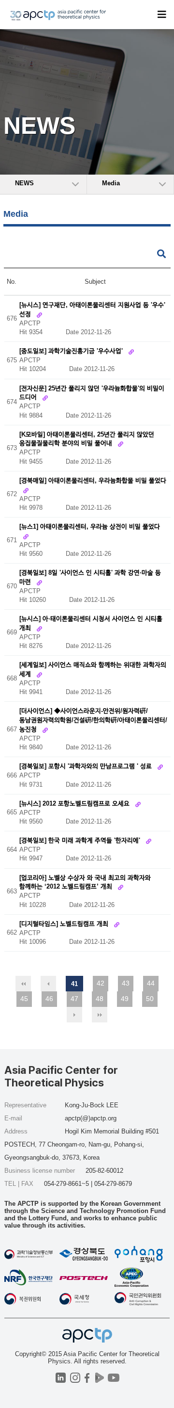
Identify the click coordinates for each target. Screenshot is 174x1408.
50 (150, 999)
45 (24, 999)
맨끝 (99, 1014)
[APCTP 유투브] (113, 1378)
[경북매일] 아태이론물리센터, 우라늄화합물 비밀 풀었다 (92, 480)
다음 (74, 1014)
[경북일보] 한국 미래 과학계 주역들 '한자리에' (80, 840)
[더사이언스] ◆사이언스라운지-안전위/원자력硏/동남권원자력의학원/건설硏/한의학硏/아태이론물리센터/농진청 (93, 720)
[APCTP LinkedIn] (61, 1378)
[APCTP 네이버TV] (99, 1378)
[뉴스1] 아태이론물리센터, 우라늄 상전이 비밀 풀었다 (89, 526)
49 (125, 999)
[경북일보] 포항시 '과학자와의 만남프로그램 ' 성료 (86, 766)
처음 (23, 983)
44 (151, 983)
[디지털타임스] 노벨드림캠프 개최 (64, 923)
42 (100, 983)
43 (126, 983)
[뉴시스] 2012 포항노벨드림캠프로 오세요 (75, 803)
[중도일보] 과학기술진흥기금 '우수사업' (72, 351)
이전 (48, 983)
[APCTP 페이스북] (87, 1378)
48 (99, 999)
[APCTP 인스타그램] (75, 1378)
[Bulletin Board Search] (161, 254)
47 (74, 999)
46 (49, 999)
